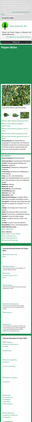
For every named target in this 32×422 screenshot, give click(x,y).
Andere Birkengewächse (9, 238)
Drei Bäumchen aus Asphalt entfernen (19, 37)
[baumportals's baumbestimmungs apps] (16, 240)
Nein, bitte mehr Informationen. (14, 14)
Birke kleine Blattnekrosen (11, 304)
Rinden (18, 234)
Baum (14, 236)
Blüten (8, 234)
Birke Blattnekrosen (9, 266)
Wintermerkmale (7, 236)
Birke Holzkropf (7, 285)
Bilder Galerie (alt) (7, 229)
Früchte (13, 234)
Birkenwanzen (7, 324)
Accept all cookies (8, 18)
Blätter (4, 234)
